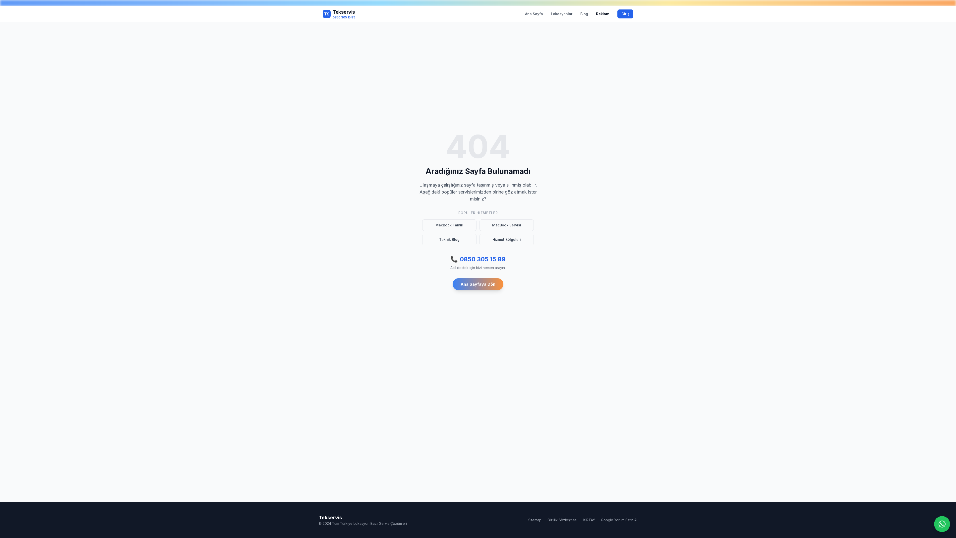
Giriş (625, 14)
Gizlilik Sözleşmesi (562, 520)
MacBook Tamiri (449, 225)
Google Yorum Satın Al (619, 520)
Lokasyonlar (561, 14)
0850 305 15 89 (478, 259)
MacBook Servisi (506, 225)
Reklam (602, 14)
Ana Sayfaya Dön (478, 284)
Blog (584, 14)
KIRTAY (589, 520)
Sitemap (534, 520)
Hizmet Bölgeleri (506, 239)
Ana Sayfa (534, 14)
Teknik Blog (449, 239)
